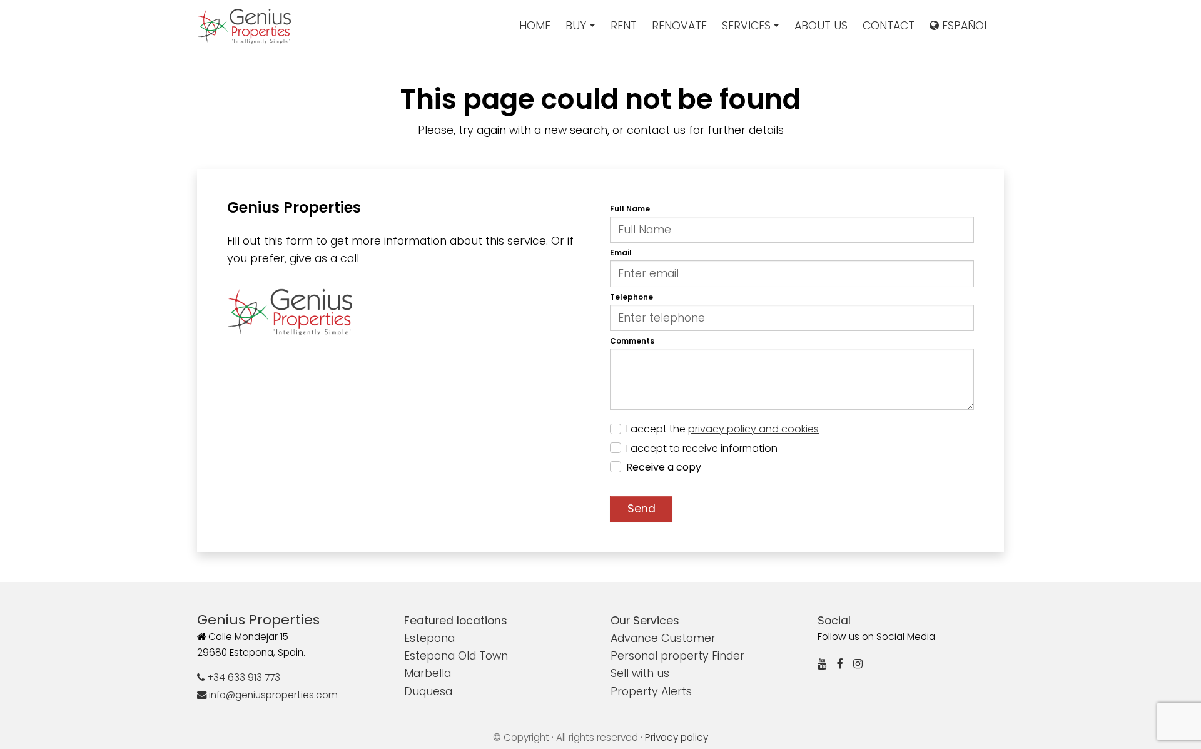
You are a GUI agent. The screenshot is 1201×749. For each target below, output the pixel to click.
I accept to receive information (702, 448)
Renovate (679, 25)
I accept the (722, 429)
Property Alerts (651, 691)
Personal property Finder (677, 655)
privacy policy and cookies (753, 429)
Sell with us (640, 673)
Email (621, 252)
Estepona (429, 638)
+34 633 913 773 (242, 677)
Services (746, 25)
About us (821, 25)
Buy (575, 25)
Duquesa (428, 691)
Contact (889, 25)
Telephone (631, 297)
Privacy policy (676, 737)
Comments (632, 340)
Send (641, 508)
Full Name (630, 208)
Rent (624, 25)
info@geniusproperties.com (272, 694)
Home (534, 25)
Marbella (427, 673)
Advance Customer (663, 638)
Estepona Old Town (456, 655)
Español (964, 25)
